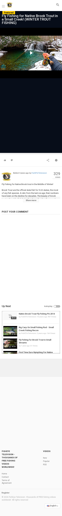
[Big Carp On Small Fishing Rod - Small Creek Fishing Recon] (10, 331)
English (53, 506)
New (45, 458)
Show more (31, 200)
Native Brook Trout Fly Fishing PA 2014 (37, 314)
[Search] (58, 4)
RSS (45, 464)
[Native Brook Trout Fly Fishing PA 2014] (10, 316)
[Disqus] (31, 260)
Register (6, 493)
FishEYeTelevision (39, 173)
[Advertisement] (31, 114)
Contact (5, 477)
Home (4, 474)
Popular (46, 461)
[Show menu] (3, 6)
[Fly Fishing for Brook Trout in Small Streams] (10, 343)
